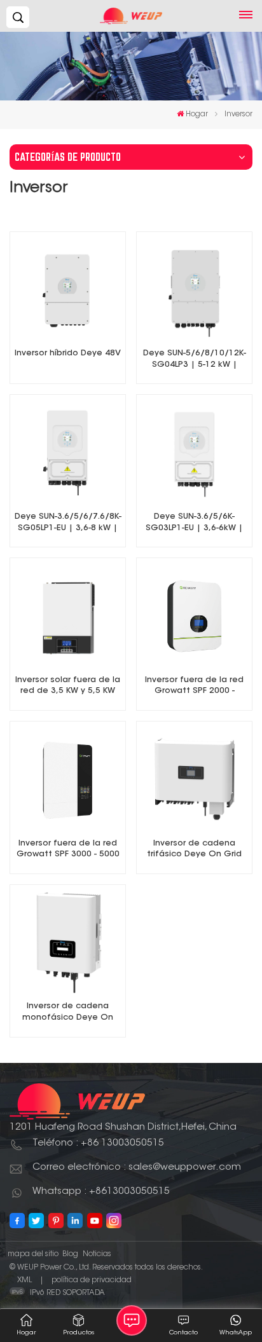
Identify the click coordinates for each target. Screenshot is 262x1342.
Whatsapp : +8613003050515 (101, 1191)
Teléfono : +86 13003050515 (98, 1143)
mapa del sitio (33, 1254)
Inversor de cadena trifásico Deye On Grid (194, 849)
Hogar (197, 114)
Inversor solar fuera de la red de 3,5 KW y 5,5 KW (67, 685)
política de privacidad (92, 1280)
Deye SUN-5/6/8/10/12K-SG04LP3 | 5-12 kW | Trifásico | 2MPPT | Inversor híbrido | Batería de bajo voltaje (194, 360)
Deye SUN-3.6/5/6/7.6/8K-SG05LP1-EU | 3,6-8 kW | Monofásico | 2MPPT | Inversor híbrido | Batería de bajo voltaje (68, 523)
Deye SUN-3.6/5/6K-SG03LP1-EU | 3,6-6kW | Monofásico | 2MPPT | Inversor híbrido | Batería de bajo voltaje (194, 523)
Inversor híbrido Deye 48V (68, 353)
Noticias (97, 1254)
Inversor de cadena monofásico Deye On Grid (67, 1013)
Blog (70, 1254)
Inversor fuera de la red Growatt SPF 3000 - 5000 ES (68, 850)
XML (24, 1280)
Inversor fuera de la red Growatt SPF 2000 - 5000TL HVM (194, 686)
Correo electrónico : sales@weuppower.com (136, 1167)
